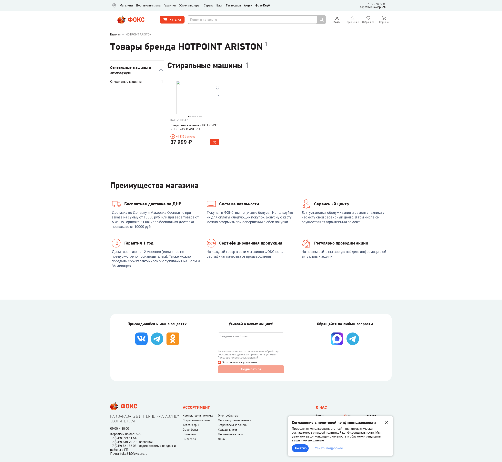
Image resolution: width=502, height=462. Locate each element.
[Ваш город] (113, 5)
